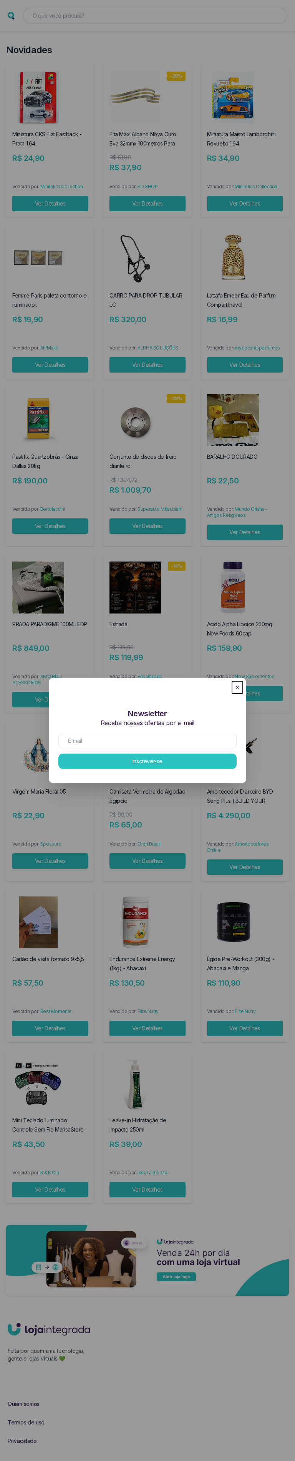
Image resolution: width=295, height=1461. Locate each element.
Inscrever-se (147, 761)
